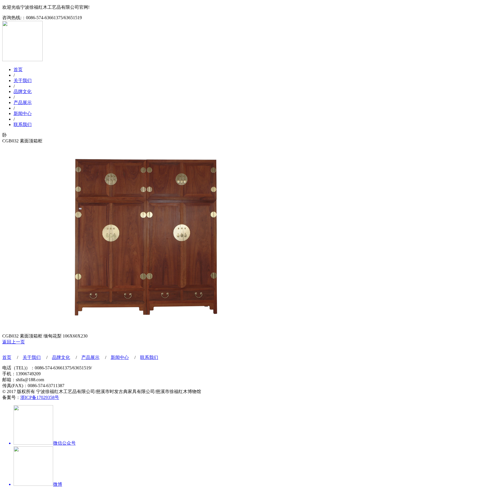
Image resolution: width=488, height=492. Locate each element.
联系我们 (23, 124)
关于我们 (23, 80)
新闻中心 (23, 113)
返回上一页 (13, 341)
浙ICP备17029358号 (39, 397)
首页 (18, 69)
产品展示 (23, 102)
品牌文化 (23, 91)
